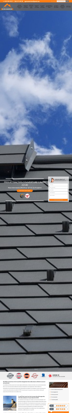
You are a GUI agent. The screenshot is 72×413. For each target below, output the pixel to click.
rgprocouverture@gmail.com (32, 1)
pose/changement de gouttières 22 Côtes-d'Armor (49, 6)
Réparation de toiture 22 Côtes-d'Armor (25, 6)
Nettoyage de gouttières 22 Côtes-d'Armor (56, 6)
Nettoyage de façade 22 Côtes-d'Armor (42, 6)
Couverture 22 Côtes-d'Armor (68, 6)
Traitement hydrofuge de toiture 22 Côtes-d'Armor (62, 6)
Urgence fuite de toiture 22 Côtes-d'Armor (31, 6)
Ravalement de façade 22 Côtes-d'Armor (37, 6)
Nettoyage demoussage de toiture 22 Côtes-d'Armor (19, 6)
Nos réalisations (24, 190)
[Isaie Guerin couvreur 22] (7, 6)
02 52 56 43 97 (8, 1)
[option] (36, 206)
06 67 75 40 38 (19, 1)
